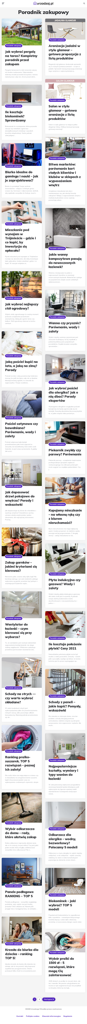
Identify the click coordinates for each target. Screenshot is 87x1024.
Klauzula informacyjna (51, 1016)
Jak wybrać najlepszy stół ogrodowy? (21, 306)
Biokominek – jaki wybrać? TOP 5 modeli (62, 905)
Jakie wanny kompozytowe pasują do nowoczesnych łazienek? (65, 260)
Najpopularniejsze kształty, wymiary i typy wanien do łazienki (63, 772)
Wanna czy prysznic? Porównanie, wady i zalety (65, 327)
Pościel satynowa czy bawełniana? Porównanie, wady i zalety (21, 430)
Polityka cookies (32, 1016)
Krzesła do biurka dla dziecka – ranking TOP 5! (21, 954)
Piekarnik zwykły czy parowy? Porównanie (65, 452)
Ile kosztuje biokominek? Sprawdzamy (15, 116)
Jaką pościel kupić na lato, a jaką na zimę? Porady (21, 366)
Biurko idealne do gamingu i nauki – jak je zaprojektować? (21, 176)
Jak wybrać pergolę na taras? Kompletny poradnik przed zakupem (21, 58)
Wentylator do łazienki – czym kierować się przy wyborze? (18, 630)
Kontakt (20, 1016)
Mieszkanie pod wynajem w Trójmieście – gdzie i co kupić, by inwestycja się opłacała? (20, 240)
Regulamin (67, 1016)
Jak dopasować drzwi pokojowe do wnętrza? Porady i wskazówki (20, 498)
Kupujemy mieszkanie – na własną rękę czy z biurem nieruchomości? (65, 516)
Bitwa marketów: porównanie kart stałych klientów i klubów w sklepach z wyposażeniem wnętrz (65, 174)
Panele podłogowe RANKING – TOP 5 (19, 894)
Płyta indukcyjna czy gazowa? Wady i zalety (64, 584)
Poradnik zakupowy (13, 46)
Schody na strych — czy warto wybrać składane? (20, 698)
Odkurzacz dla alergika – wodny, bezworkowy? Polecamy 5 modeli (63, 841)
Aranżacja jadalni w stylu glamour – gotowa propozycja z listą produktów (65, 52)
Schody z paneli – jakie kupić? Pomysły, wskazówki (65, 706)
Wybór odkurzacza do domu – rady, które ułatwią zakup (20, 833)
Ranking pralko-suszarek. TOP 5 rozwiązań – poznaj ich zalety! (20, 763)
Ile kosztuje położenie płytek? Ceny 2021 (65, 646)
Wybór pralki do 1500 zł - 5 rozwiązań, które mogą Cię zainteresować (61, 967)
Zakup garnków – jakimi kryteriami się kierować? (21, 566)
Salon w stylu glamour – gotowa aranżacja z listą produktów (63, 112)
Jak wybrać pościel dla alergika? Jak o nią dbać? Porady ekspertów (63, 394)
